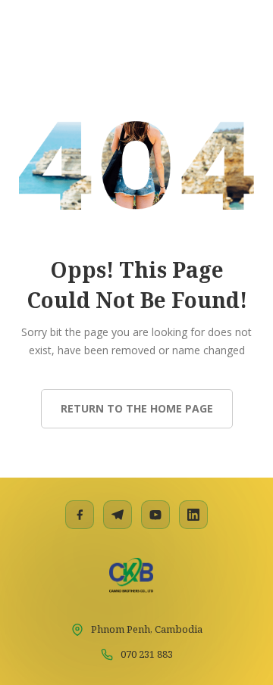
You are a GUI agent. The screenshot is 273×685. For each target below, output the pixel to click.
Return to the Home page (137, 408)
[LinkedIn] (193, 514)
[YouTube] (155, 514)
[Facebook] (79, 514)
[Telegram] (117, 514)
